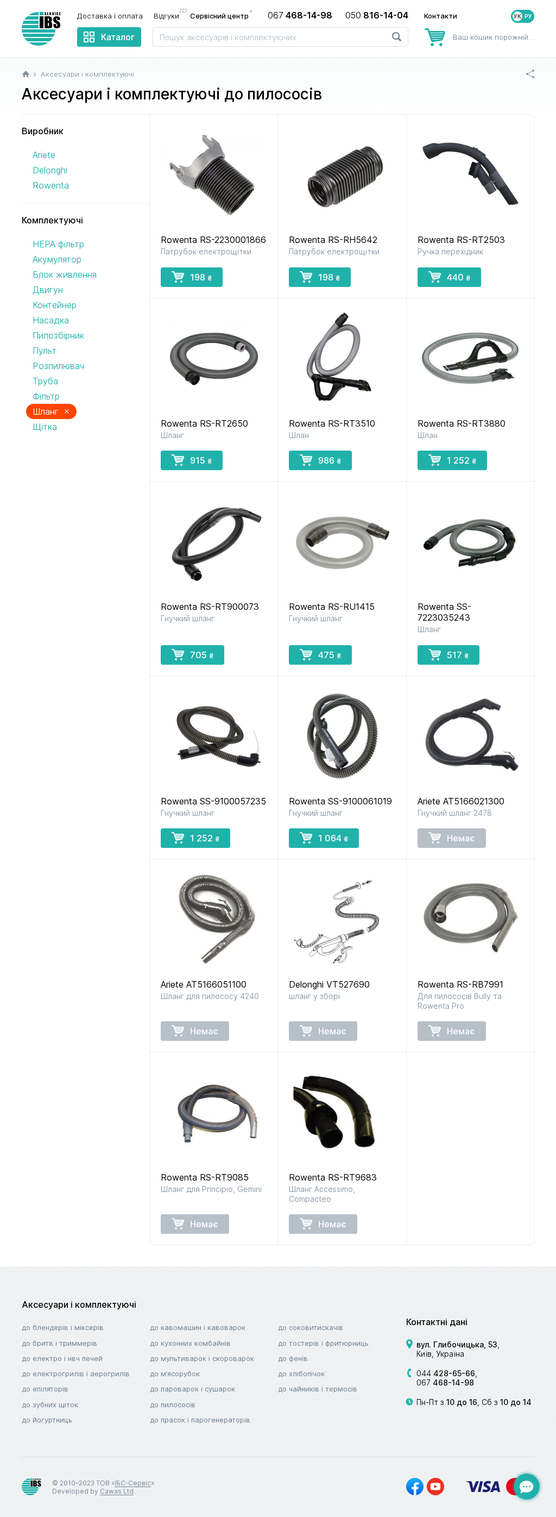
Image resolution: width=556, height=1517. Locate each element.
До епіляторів (45, 1388)
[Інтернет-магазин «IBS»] (41, 29)
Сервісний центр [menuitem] (219, 15)
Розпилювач (58, 365)
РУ (528, 16)
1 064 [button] (333, 838)
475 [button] (329, 655)
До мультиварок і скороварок (202, 1358)
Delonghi (50, 170)
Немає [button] (461, 838)
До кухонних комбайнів (190, 1343)
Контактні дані (436, 1321)
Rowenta (51, 185)
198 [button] (201, 277)
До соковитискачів (310, 1327)
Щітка (45, 426)
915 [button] (201, 460)
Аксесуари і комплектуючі (79, 1304)
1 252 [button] (461, 460)
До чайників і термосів (317, 1388)
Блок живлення (65, 274)
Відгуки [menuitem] (169, 15)
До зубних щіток (50, 1404)
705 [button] (201, 655)
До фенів (293, 1358)
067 (445, 1382)
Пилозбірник (58, 335)
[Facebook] (415, 1486)
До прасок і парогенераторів (200, 1419)
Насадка (51, 320)
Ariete (44, 154)
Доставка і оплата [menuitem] (110, 15)
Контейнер (55, 304)
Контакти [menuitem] (440, 15)
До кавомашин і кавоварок (197, 1327)
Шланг (51, 411)
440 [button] (458, 277)
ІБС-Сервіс (133, 1483)
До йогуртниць (47, 1419)
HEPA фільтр (58, 244)
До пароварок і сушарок (192, 1388)
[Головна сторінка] (26, 74)
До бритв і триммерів (59, 1343)
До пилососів (172, 1404)
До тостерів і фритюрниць (323, 1343)
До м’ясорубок (175, 1373)
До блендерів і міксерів (63, 1327)
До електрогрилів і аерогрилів (76, 1373)
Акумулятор (57, 259)
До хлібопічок (301, 1373)
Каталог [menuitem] (118, 37)
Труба (45, 381)
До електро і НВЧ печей (62, 1358)
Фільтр (46, 396)
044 (445, 1373)
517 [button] (458, 655)
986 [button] (329, 460)
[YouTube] (435, 1486)
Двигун (48, 289)
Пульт (44, 350)
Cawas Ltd (117, 1491)
